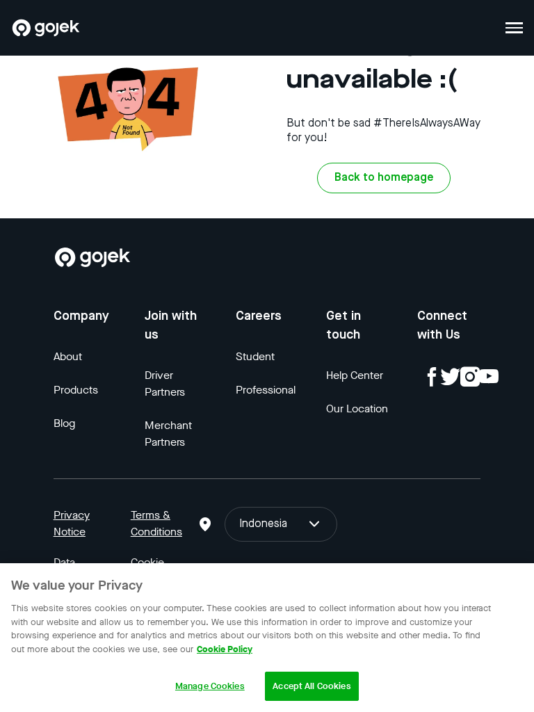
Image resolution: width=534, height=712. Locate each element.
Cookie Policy (224, 649)
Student (255, 356)
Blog (64, 423)
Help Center (354, 375)
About (68, 356)
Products (76, 389)
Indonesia (263, 524)
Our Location (357, 408)
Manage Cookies (210, 686)
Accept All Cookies (311, 686)
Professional (266, 389)
